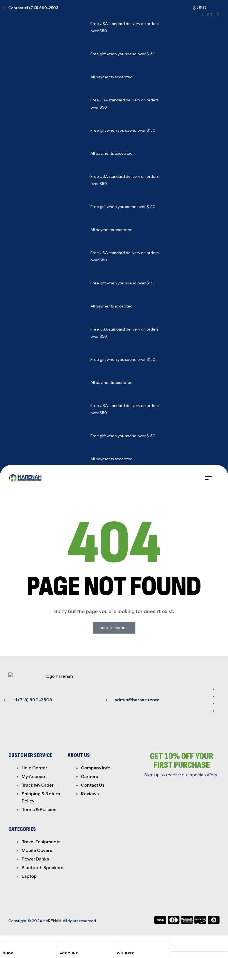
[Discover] (200, 922)
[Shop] (5, 948)
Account (69, 953)
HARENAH (52, 920)
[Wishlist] (119, 947)
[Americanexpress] (187, 922)
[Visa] (160, 922)
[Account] (62, 947)
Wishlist (125, 953)
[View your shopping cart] (218, 478)
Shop (8, 953)
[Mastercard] (174, 922)
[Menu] (210, 478)
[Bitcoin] (214, 922)
